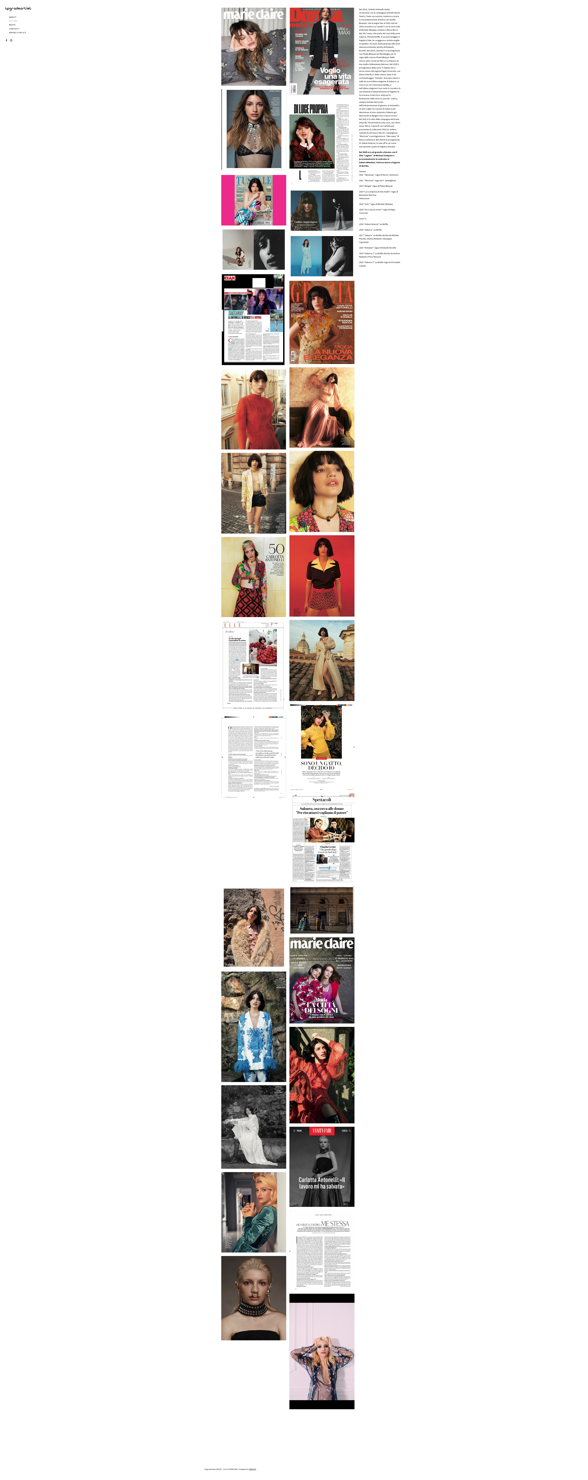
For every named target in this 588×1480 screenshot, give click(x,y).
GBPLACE (252, 1469)
